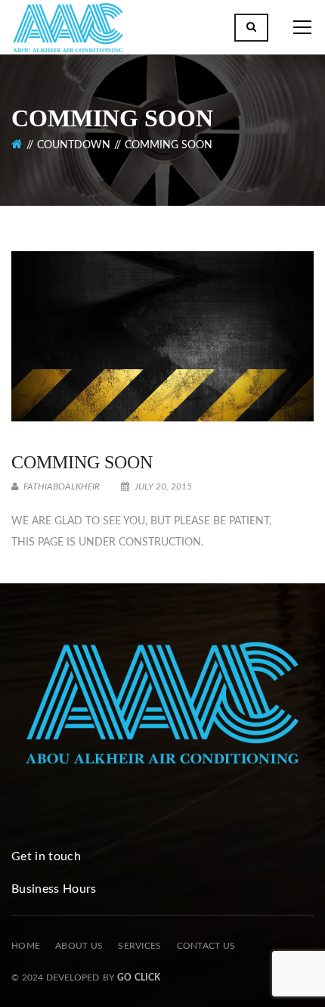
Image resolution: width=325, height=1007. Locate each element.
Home (25, 945)
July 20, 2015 (162, 486)
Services (139, 945)
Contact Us (206, 945)
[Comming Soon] (162, 336)
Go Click (138, 977)
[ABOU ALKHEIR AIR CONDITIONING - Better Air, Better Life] (68, 30)
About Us (79, 945)
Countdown (73, 145)
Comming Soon (82, 462)
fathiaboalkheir (60, 486)
